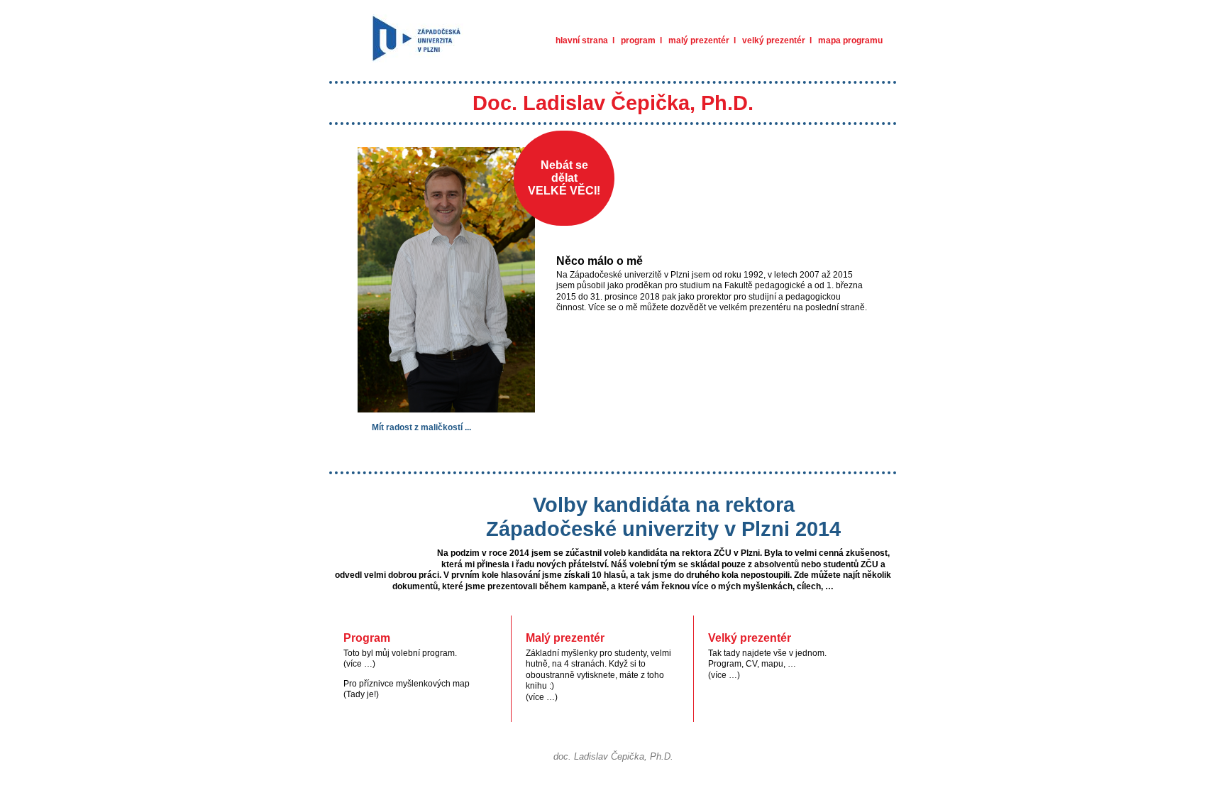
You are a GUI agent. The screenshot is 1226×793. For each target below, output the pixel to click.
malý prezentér (698, 40)
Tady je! (361, 694)
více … (359, 664)
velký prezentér (773, 40)
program (638, 40)
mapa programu (850, 40)
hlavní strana (582, 40)
